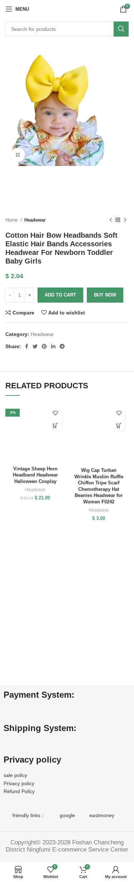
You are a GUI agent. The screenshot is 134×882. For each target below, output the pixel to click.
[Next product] (125, 220)
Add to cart (60, 295)
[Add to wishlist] (55, 413)
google (67, 815)
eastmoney (101, 815)
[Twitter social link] (35, 346)
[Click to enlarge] (18, 155)
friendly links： (29, 815)
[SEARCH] (121, 29)
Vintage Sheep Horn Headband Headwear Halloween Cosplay (35, 475)
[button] (55, 425)
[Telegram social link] (62, 346)
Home (12, 220)
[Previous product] (110, 220)
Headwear (35, 220)
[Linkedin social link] (53, 346)
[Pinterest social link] (44, 346)
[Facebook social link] (26, 346)
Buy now (105, 295)
